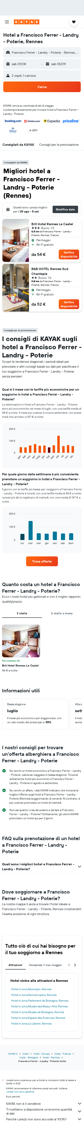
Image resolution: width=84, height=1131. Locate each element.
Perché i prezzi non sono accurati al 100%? (36, 1119)
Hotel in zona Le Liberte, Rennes (31, 1023)
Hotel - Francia (62, 1053)
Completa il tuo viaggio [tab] (45, 965)
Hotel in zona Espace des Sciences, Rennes (38, 1018)
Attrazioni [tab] (15, 965)
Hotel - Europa (41, 1053)
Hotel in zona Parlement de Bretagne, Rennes (39, 1000)
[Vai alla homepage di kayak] (26, 21)
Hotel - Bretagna (29, 1057)
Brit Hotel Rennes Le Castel (52, 224)
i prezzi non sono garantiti (20, 1091)
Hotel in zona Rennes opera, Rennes (33, 995)
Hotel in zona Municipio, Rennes (31, 989)
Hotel (25, 1053)
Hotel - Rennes (51, 1057)
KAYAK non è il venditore (23, 1104)
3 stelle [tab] (22, 613)
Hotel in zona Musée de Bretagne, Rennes (37, 1012)
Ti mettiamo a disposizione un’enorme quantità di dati (39, 1111)
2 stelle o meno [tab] (62, 613)
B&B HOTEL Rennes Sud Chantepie (49, 271)
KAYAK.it (13, 1053)
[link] (42, 561)
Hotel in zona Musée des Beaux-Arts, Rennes (39, 1006)
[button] (6, 21)
